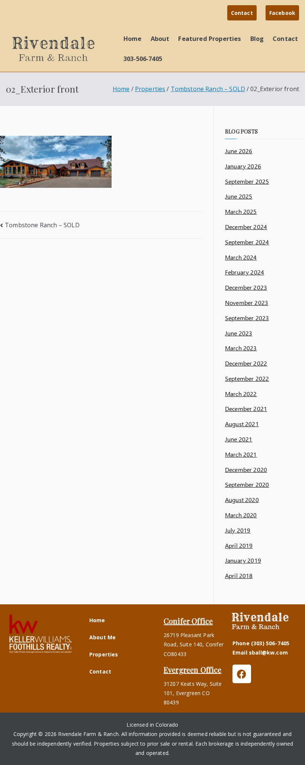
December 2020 (246, 469)
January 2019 (243, 560)
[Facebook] (241, 674)
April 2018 (239, 575)
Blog (257, 38)
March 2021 (241, 454)
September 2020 (247, 484)
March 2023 (241, 348)
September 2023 (247, 318)
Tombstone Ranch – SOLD (42, 225)
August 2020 (242, 500)
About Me (102, 637)
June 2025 (238, 196)
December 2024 (246, 227)
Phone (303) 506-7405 (260, 643)
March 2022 (241, 394)
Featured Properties (209, 38)
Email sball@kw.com (260, 652)
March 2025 (241, 211)
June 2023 (238, 333)
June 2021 (238, 439)
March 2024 (241, 257)
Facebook (282, 12)
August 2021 (242, 424)
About (160, 38)
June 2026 (238, 151)
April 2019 (239, 545)
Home (132, 38)
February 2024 (244, 272)
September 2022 (247, 378)
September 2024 (247, 242)
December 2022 (246, 363)
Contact (242, 12)
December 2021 (246, 408)
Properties (103, 654)
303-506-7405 (142, 58)
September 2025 (247, 181)
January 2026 (243, 166)
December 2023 (246, 287)
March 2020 (241, 515)
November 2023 (246, 302)
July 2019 (237, 530)
